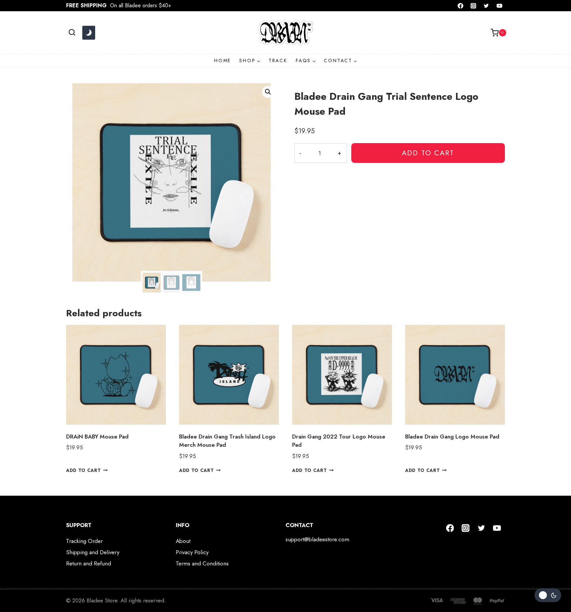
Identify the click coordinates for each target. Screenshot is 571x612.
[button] (268, 92)
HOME (222, 60)
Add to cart (428, 153)
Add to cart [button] (83, 470)
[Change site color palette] (88, 33)
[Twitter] (486, 5)
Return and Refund (88, 563)
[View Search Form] (72, 32)
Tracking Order (84, 541)
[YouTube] (499, 5)
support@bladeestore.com (317, 539)
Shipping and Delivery (92, 552)
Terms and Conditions (202, 563)
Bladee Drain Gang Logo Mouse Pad (452, 436)
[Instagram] (473, 5)
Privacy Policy (192, 552)
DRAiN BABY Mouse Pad (97, 436)
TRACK (278, 60)
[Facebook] (460, 5)
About (183, 541)
